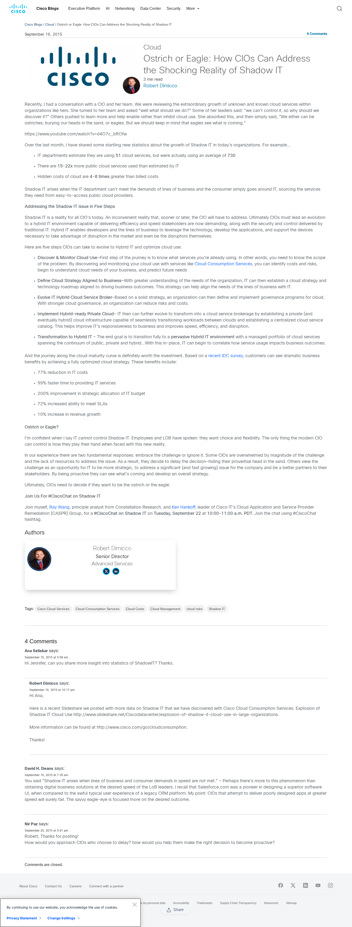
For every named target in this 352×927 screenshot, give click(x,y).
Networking (125, 8)
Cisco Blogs (47, 8)
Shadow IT (217, 609)
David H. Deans (39, 769)
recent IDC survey (225, 356)
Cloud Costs (135, 609)
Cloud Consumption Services (223, 264)
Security (174, 8)
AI (107, 8)
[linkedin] (305, 885)
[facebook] (280, 885)
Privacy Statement (22, 918)
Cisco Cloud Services (53, 609)
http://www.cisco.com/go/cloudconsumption (141, 728)
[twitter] (293, 885)
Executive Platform (84, 8)
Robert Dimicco (160, 86)
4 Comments (317, 34)
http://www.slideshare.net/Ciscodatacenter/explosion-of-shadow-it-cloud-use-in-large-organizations (176, 715)
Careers (75, 886)
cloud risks (195, 609)
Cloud (49, 24)
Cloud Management (165, 609)
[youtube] (318, 885)
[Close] (134, 904)
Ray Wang (59, 507)
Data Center (150, 8)
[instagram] (330, 885)
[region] (70, 912)
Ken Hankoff (183, 507)
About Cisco (28, 886)
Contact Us (53, 886)
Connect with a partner (106, 886)
